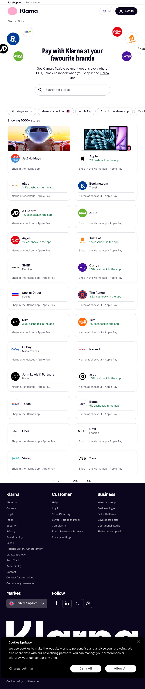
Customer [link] (62, 494)
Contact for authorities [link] (20, 577)
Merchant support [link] (109, 502)
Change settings (21, 668)
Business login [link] (106, 508)
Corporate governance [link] (20, 583)
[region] (72, 657)
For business (33, 2)
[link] (56, 603)
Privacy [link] (10, 531)
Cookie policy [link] (14, 681)
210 (75, 481)
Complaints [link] (59, 525)
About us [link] (11, 502)
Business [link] (106, 494)
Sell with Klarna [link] (107, 514)
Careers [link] (11, 508)
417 (89, 481)
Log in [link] (55, 508)
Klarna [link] (12, 494)
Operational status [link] (109, 525)
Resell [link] (10, 543)
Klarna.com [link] (34, 681)
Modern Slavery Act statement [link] (24, 548)
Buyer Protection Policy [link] (66, 519)
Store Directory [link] (61, 514)
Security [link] (11, 525)
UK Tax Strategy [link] (16, 554)
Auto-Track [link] (13, 560)
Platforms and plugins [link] (111, 531)
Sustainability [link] (14, 537)
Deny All (85, 668)
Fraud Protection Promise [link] (67, 531)
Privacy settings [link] (61, 537)
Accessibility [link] (14, 566)
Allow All (120, 668)
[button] (106, 11)
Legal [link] (9, 514)
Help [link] (55, 502)
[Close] (138, 641)
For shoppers (15, 2)
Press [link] (9, 519)
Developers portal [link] (108, 519)
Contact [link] (11, 572)
